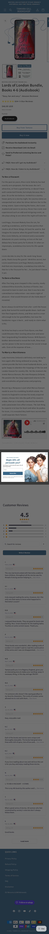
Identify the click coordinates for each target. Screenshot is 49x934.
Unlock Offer (13, 473)
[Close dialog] (46, 454)
